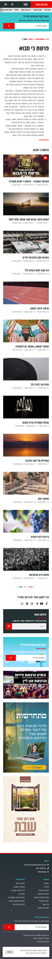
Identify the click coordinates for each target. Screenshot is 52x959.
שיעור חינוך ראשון (39, 308)
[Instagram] (32, 602)
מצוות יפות (43, 499)
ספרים (46, 887)
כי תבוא (31, 39)
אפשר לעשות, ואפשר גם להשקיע (32, 346)
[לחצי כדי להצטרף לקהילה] (26, 737)
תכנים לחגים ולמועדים (16, 897)
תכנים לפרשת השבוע (17, 901)
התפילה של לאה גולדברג (37, 461)
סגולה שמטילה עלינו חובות (35, 423)
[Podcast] (27, 602)
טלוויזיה (16, 10)
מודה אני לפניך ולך (40, 385)
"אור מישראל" (44, 901)
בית (47, 39)
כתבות (46, 883)
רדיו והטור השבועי (26, 10)
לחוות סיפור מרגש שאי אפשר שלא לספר (28, 219)
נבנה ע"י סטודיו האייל (41, 938)
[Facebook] (47, 602)
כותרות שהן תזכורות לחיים (36, 258)
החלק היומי (47, 10)
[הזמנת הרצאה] (26, 685)
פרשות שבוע (40, 39)
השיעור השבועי (37, 10)
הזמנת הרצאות (43, 894)
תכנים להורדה (43, 890)
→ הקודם (31, 587)
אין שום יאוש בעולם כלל (37, 270)
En (6, 4)
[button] (25, 4)
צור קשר (46, 904)
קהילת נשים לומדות (41, 897)
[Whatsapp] (22, 602)
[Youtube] (42, 602)
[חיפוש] (9, 626)
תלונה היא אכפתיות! (39, 575)
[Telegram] (37, 602)
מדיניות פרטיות (43, 942)
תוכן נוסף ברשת (19, 904)
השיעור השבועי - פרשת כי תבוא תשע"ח (29, 181)
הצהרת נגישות (43, 908)
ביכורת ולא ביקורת (40, 537)
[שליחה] (9, 26)
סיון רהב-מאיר (41, 4)
